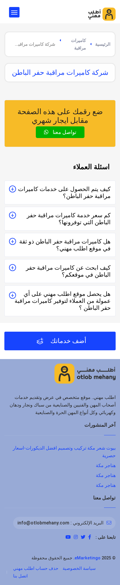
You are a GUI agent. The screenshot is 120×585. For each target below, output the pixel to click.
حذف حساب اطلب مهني (35, 568)
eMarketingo (87, 558)
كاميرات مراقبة (78, 44)
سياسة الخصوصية (79, 568)
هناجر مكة (106, 465)
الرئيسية (102, 44)
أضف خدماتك (67, 340)
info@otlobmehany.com (43, 523)
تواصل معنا (64, 132)
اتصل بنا (20, 576)
